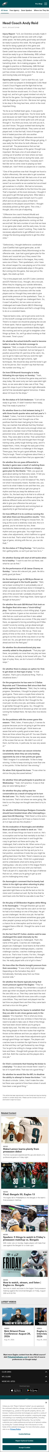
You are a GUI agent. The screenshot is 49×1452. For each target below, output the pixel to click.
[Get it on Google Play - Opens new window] (32, 1391)
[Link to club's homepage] (5, 3)
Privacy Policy (15, 1429)
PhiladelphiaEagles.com (17, 1357)
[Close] (46, 1402)
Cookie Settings (24, 1434)
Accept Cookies (24, 1447)
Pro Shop (38, 4)
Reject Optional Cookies (24, 1441)
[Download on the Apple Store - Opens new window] (16, 1391)
